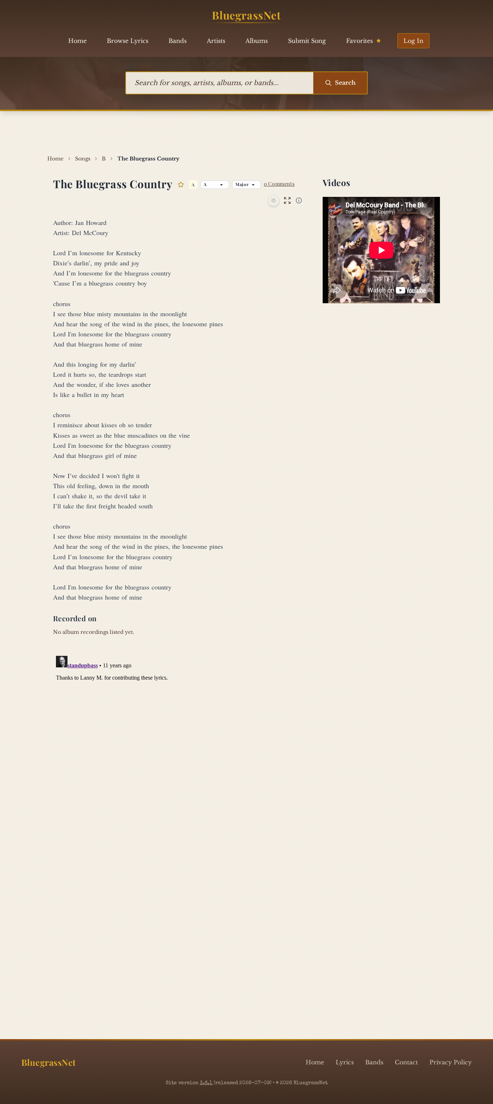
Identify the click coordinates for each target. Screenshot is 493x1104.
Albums (256, 40)
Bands (178, 40)
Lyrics (345, 1062)
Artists (216, 40)
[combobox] (219, 83)
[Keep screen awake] (273, 200)
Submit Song (307, 40)
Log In (413, 40)
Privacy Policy (450, 1062)
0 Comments (279, 183)
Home (77, 40)
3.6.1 (207, 1083)
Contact (406, 1062)
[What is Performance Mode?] (298, 200)
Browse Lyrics (127, 40)
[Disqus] (246, 743)
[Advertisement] (246, 133)
